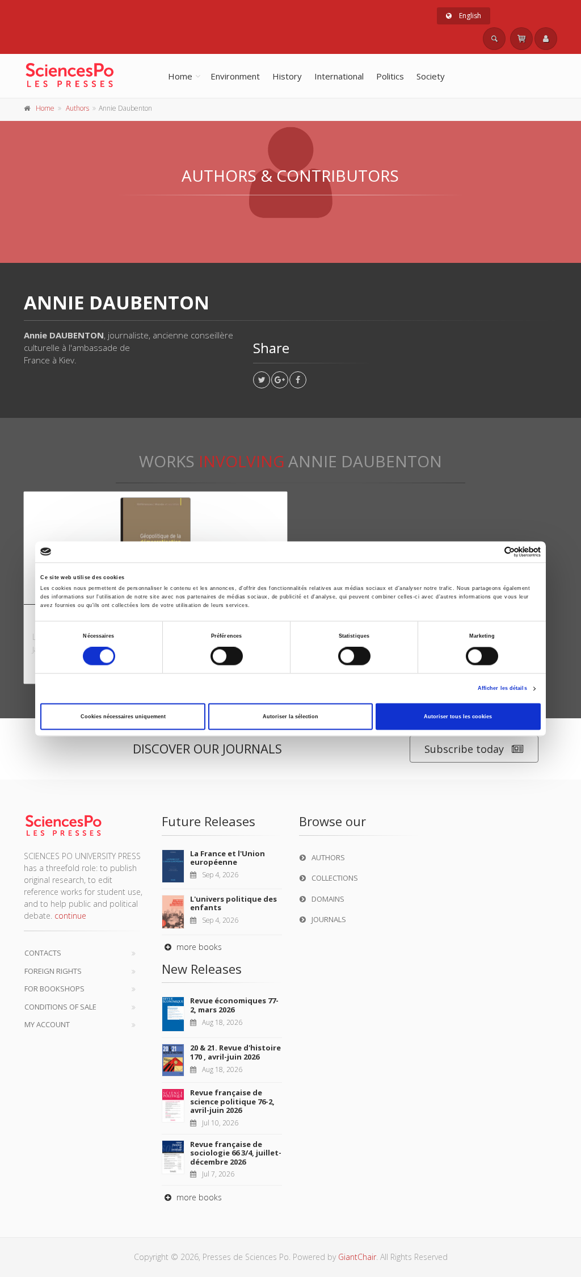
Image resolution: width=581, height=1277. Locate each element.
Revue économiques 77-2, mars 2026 (234, 1005)
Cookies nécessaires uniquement (123, 716)
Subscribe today (464, 749)
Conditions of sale (60, 1007)
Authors (77, 108)
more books (198, 946)
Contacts (42, 953)
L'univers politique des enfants (233, 903)
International (339, 76)
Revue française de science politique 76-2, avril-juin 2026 (232, 1101)
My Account (47, 1024)
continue (70, 915)
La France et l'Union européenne (227, 858)
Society (430, 76)
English (469, 15)
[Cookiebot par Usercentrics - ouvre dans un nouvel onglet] (491, 551)
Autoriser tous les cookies (458, 716)
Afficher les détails (502, 689)
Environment (235, 76)
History (287, 76)
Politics (390, 76)
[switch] (226, 656)
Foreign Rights (53, 971)
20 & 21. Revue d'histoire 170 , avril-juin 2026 (235, 1052)
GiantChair (357, 1256)
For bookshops (54, 988)
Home (180, 76)
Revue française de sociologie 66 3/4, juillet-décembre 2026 (235, 1153)
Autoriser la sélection (290, 716)
